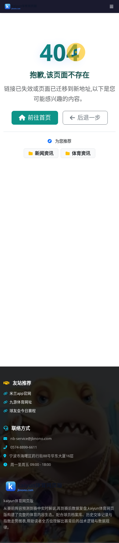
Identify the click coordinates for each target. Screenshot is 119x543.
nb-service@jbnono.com (31, 438)
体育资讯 (80, 153)
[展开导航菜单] (111, 6)
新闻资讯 (43, 153)
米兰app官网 (20, 393)
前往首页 (39, 117)
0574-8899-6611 (23, 447)
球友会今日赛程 (22, 410)
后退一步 (89, 117)
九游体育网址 (20, 402)
